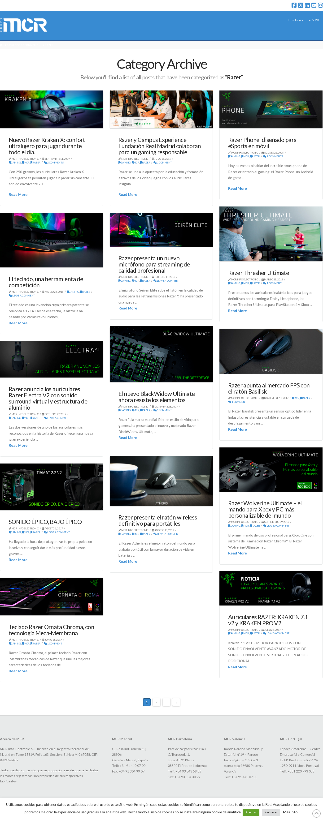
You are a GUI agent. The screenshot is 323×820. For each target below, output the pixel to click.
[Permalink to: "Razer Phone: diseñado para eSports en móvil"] (271, 109)
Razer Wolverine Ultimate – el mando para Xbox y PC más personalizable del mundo (265, 509)
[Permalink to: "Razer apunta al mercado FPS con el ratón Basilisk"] (271, 351)
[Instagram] (320, 5)
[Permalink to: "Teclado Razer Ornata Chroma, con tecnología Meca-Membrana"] (51, 597)
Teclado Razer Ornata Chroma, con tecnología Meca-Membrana (51, 629)
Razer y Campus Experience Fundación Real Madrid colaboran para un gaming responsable (159, 145)
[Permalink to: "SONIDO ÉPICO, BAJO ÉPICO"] (51, 487)
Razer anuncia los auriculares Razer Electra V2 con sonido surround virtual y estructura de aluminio (48, 398)
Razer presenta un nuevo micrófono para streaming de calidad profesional (154, 264)
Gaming (16, 162)
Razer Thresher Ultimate (258, 272)
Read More (18, 194)
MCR (27, 162)
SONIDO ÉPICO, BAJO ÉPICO (45, 521)
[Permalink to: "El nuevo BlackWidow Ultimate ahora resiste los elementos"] (161, 354)
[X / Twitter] (300, 5)
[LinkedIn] (307, 5)
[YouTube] (313, 5)
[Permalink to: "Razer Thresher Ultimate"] (271, 233)
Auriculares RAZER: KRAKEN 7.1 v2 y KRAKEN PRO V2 (268, 620)
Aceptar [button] (251, 812)
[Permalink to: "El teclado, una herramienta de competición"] (51, 240)
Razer (36, 162)
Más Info (290, 812)
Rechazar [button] (271, 812)
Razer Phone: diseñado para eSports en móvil (262, 142)
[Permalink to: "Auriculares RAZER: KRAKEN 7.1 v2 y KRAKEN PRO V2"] (271, 588)
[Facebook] (294, 5)
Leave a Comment (23, 295)
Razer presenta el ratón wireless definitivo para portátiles (157, 520)
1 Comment (164, 162)
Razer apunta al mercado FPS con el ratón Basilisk (269, 388)
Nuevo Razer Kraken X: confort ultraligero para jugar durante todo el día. (47, 145)
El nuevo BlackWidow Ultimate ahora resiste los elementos (156, 396)
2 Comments (55, 162)
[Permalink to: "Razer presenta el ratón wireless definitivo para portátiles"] (161, 481)
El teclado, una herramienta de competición (46, 281)
